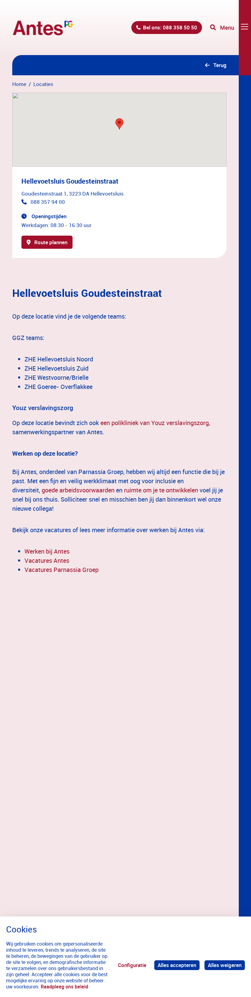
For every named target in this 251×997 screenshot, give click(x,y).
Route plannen (50, 242)
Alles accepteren (177, 965)
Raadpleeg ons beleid (64, 986)
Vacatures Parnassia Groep (61, 570)
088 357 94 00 (48, 201)
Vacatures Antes (46, 560)
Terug (220, 65)
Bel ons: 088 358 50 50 (170, 27)
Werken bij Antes (46, 551)
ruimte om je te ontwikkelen (161, 490)
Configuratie (132, 965)
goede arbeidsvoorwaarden (78, 490)
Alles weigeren (225, 965)
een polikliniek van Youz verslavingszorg (154, 423)
